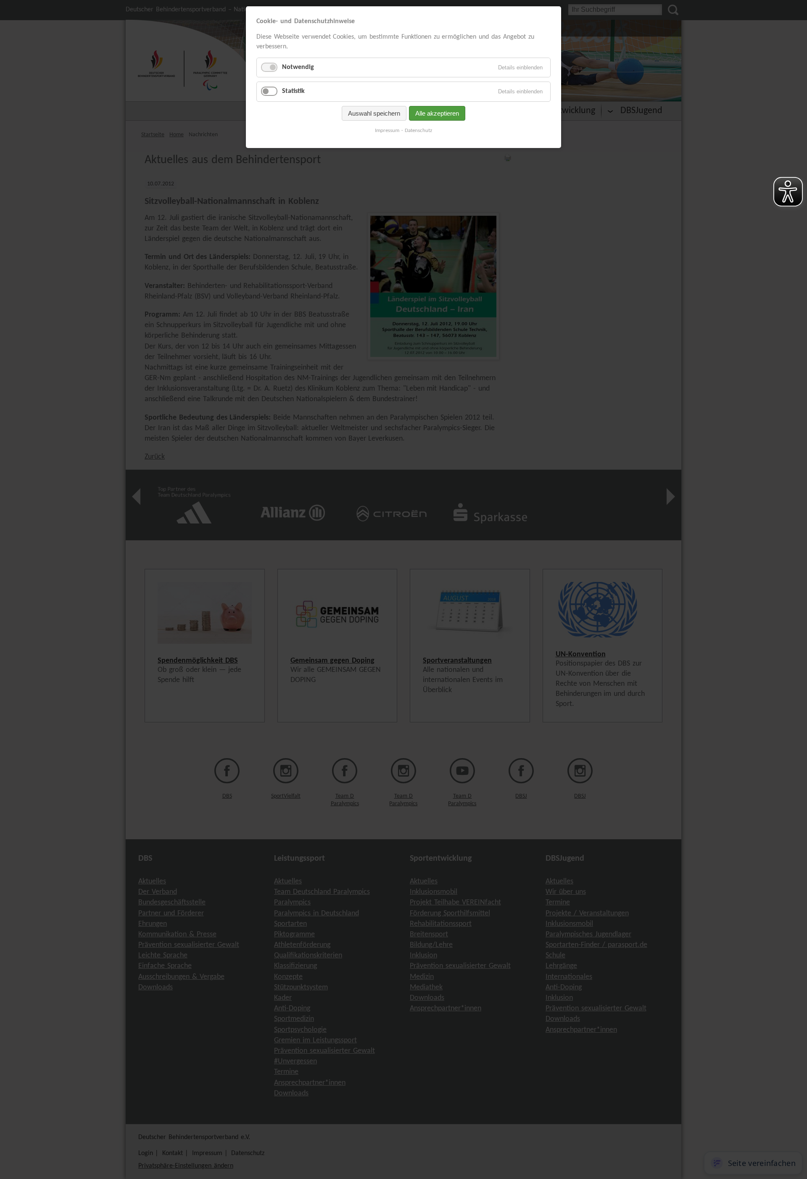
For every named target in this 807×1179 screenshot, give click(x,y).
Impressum (387, 130)
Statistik (293, 91)
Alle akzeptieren (437, 113)
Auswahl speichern (374, 113)
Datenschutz (418, 130)
